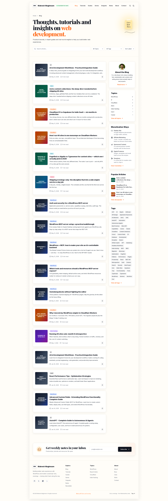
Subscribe (123, 449)
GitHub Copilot (115, 242)
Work (115, 477)
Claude (128, 228)
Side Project (127, 265)
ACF (113, 212)
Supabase (127, 268)
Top (132, 493)
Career (52, 177)
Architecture (115, 217)
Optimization (115, 254)
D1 (128, 234)
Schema (129, 262)
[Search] (130, 5)
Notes (111, 5)
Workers (122, 276)
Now (115, 472)
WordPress (53, 200)
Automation (122, 220)
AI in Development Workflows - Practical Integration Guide (73, 68)
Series (97, 5)
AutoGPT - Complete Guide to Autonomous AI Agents (71, 421)
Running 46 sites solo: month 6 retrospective (68, 334)
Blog (76, 5)
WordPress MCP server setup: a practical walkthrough (71, 224)
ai (50, 65)
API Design (115, 214)
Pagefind (123, 254)
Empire (121, 240)
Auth (127, 217)
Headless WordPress (117, 245)
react (51, 373)
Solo (113, 268)
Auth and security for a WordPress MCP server (68, 203)
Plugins (130, 256)
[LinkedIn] (42, 481)
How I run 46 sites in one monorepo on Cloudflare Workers (73, 136)
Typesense (123, 273)
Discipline (114, 240)
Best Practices (115, 226)
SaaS (123, 262)
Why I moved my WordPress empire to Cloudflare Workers (73, 313)
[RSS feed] (47, 481)
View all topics (116, 118)
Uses (115, 474)
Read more (121, 84)
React (121, 259)
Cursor (113, 234)
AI (116, 212)
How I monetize (116, 166)
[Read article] (102, 76)
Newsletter (69, 486)
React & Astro (94, 472)
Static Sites (119, 268)
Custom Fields (121, 234)
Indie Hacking (53, 331)
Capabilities (115, 228)
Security (120, 265)
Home (34, 15)
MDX (127, 248)
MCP (122, 248)
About (117, 5)
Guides (90, 5)
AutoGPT (114, 220)
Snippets (104, 5)
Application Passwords (126, 214)
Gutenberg (129, 242)
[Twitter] (38, 481)
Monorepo (122, 251)
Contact (123, 5)
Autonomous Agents (117, 223)
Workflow (129, 276)
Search (114, 265)
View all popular (116, 200)
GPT (123, 242)
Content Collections (125, 231)
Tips (113, 270)
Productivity (115, 259)
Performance (122, 256)
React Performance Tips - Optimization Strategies (70, 376)
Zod (113, 279)
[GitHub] (34, 481)
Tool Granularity (121, 270)
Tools (128, 270)
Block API (124, 226)
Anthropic (128, 212)
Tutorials (82, 5)
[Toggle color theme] (133, 5)
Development (122, 237)
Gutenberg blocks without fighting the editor (67, 292)
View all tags (115, 283)
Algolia (121, 212)
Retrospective (115, 262)
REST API (128, 259)
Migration (114, 251)
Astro (51, 86)
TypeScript (115, 273)
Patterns (114, 256)
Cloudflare (53, 109)
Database (114, 237)
